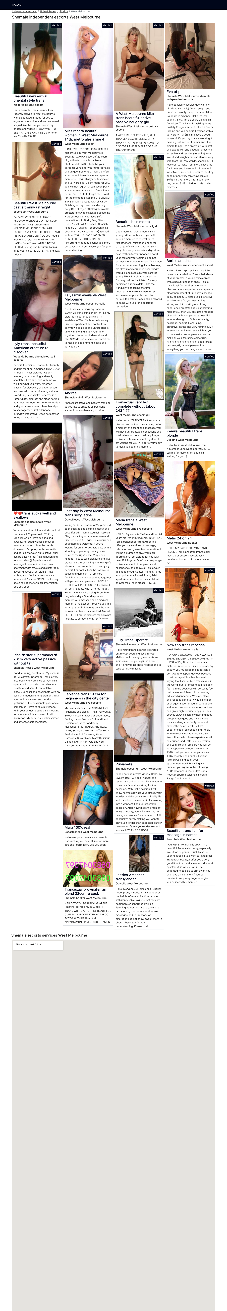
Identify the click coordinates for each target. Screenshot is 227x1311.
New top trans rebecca (186, 645)
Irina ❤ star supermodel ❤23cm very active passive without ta (35, 659)
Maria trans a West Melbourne (131, 522)
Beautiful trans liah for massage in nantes (185, 832)
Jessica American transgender (130, 877)
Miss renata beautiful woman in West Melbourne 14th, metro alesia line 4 (86, 135)
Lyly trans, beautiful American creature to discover (31, 348)
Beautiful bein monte (133, 222)
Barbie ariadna (179, 261)
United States (48, 11)
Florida (63, 11)
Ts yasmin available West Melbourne (85, 297)
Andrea (71, 393)
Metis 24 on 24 (179, 538)
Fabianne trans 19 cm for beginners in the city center (87, 696)
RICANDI (17, 4)
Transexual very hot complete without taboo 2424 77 (136, 406)
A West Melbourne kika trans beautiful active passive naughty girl (135, 118)
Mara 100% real (77, 827)
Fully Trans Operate (132, 640)
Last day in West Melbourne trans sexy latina (88, 513)
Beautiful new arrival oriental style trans (30, 98)
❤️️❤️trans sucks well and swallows (34, 515)
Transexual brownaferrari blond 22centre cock (85, 891)
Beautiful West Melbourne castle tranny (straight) (34, 205)
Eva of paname (179, 92)
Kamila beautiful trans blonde (185, 433)
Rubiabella (124, 764)
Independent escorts (24, 11)
